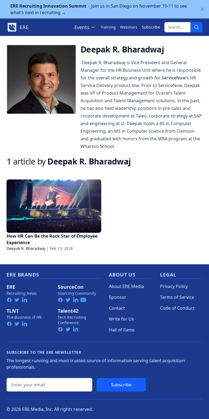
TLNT (13, 311)
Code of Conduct (177, 308)
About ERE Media (126, 286)
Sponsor (117, 297)
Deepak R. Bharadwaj (26, 248)
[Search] (196, 27)
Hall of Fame (121, 330)
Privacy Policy (174, 286)
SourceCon (71, 287)
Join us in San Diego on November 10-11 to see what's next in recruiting (98, 9)
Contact (117, 308)
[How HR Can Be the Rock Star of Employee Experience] (54, 206)
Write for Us (121, 319)
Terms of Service (177, 297)
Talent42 (68, 311)
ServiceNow (174, 78)
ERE (11, 287)
